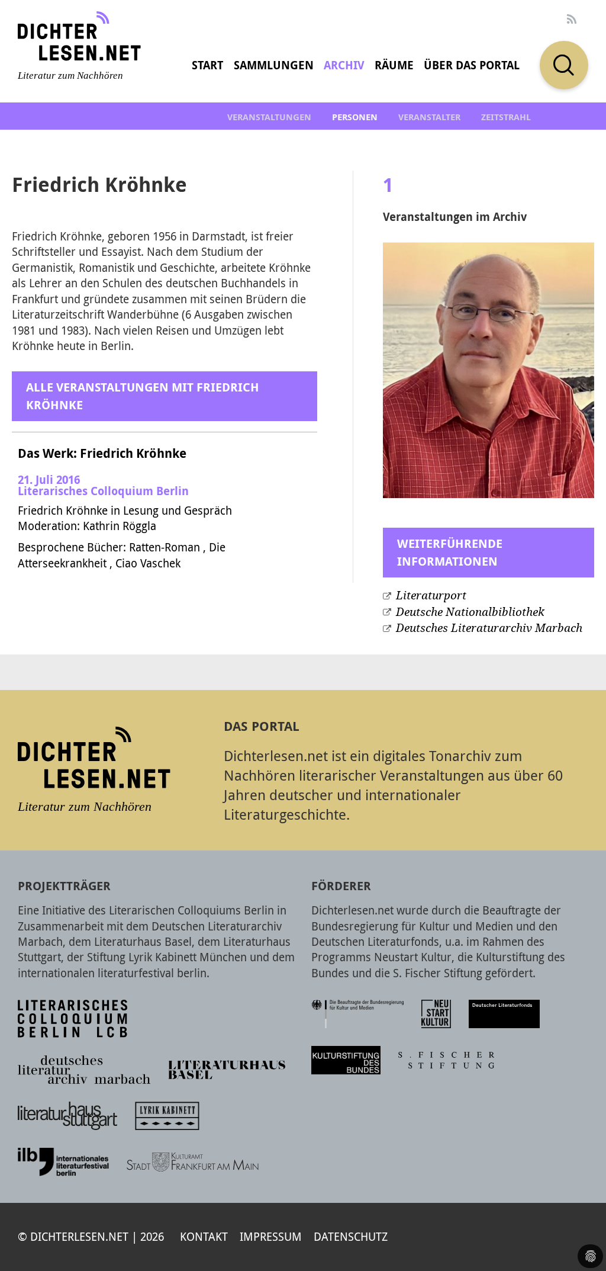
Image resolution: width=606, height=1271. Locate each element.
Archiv (344, 65)
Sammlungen (274, 65)
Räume (394, 65)
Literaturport (431, 595)
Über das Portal (472, 65)
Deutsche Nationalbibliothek (470, 612)
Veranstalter (429, 117)
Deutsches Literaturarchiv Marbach (489, 628)
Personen (355, 117)
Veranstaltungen (269, 117)
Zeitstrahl (506, 117)
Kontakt (204, 1236)
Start (207, 65)
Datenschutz (351, 1236)
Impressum (271, 1236)
